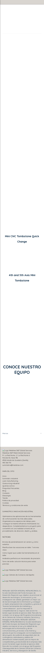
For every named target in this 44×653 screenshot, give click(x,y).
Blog (4, 491)
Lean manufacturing (10, 481)
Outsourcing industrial (10, 483)
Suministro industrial (10, 478)
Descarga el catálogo (14, 197)
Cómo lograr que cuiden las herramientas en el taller (20, 554)
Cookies (5, 503)
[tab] (12, 313)
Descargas (6, 496)
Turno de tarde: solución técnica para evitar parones (19, 562)
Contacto (6, 493)
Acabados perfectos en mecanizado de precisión (21, 558)
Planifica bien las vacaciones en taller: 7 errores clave (20, 548)
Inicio (4, 476)
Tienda (5, 498)
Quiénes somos (8, 486)
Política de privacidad (10, 500)
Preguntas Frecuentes (10, 488)
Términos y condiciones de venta (15, 505)
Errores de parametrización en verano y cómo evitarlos (20, 543)
